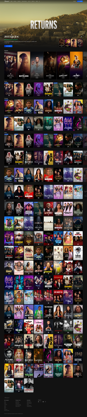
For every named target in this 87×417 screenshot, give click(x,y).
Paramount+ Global (6, 410)
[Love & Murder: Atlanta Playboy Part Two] (48, 297)
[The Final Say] (68, 253)
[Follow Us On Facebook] (38, 401)
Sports (5, 406)
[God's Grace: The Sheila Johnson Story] (58, 268)
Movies (5, 403)
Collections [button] (24, 1)
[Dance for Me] (58, 238)
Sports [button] (33, 1)
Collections (5, 404)
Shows (5, 402)
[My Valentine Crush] (28, 326)
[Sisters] (78, 356)
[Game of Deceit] (38, 268)
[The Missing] (48, 312)
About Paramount (29, 405)
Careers (28, 404)
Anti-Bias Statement (29, 406)
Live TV (29, 1)
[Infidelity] (58, 282)
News (37, 1)
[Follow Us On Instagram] (45, 401)
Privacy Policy (17, 403)
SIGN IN (74, 1)
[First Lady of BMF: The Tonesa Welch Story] (9, 268)
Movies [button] (19, 1)
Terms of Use (17, 401)
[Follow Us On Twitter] (40, 401)
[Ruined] (28, 356)
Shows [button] (15, 1)
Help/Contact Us (29, 401)
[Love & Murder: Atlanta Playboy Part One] (38, 297)
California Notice (18, 406)
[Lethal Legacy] (9, 297)
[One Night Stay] (9, 341)
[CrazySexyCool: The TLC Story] (38, 238)
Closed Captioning (29, 402)
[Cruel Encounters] (48, 238)
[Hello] (78, 268)
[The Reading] (58, 341)
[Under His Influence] (19, 385)
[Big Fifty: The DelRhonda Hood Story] (19, 209)
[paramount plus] (6, 1)
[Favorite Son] (58, 253)
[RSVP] (48, 341)
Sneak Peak (5, 409)
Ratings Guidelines (29, 403)
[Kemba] (68, 282)
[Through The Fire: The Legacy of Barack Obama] (38, 371)
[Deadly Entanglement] (78, 238)
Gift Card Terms (17, 402)
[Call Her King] (68, 223)
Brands (5, 407)
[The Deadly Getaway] (9, 253)
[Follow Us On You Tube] (43, 401)
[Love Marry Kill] (58, 297)
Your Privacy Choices (18, 404)
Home (11, 1)
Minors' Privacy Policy (18, 405)
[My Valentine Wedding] (38, 326)
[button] (10, 65)
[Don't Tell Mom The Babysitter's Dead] (28, 253)
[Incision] (48, 282)
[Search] (39, 1)
